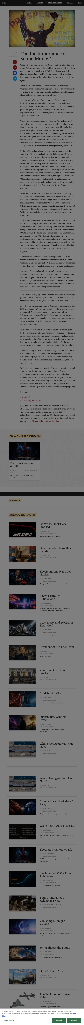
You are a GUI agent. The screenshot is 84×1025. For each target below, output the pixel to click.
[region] (42, 1017)
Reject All (74, 1020)
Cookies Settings (9, 1020)
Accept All (59, 1020)
